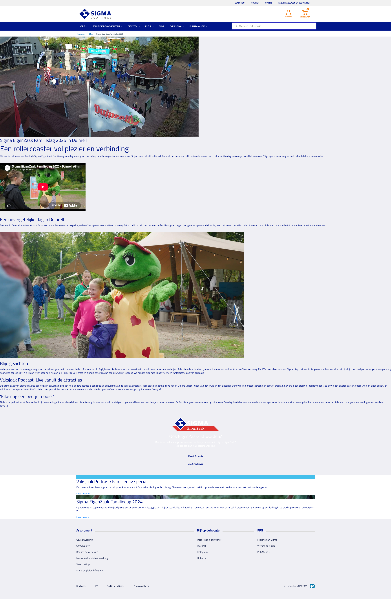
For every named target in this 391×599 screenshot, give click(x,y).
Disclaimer (81, 586)
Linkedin (201, 558)
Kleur (148, 26)
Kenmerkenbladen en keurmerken (294, 2)
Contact (255, 2)
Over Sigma (176, 26)
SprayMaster (83, 546)
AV (96, 586)
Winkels (268, 2)
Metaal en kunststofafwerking (92, 558)
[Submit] (235, 26)
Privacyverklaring (141, 586)
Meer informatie (195, 456)
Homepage (81, 33)
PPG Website (264, 552)
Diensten (133, 26)
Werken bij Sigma (266, 546)
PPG (300, 586)
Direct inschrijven (195, 463)
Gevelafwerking (84, 540)
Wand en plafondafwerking (90, 570)
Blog (161, 26)
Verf (82, 26)
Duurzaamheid (197, 26)
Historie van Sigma (267, 540)
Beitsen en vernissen (87, 552)
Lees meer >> (83, 493)
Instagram (202, 552)
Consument (240, 2)
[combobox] (274, 25)
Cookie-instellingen (115, 586)
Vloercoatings (83, 564)
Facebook (201, 546)
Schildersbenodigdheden (106, 26)
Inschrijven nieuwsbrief (209, 540)
